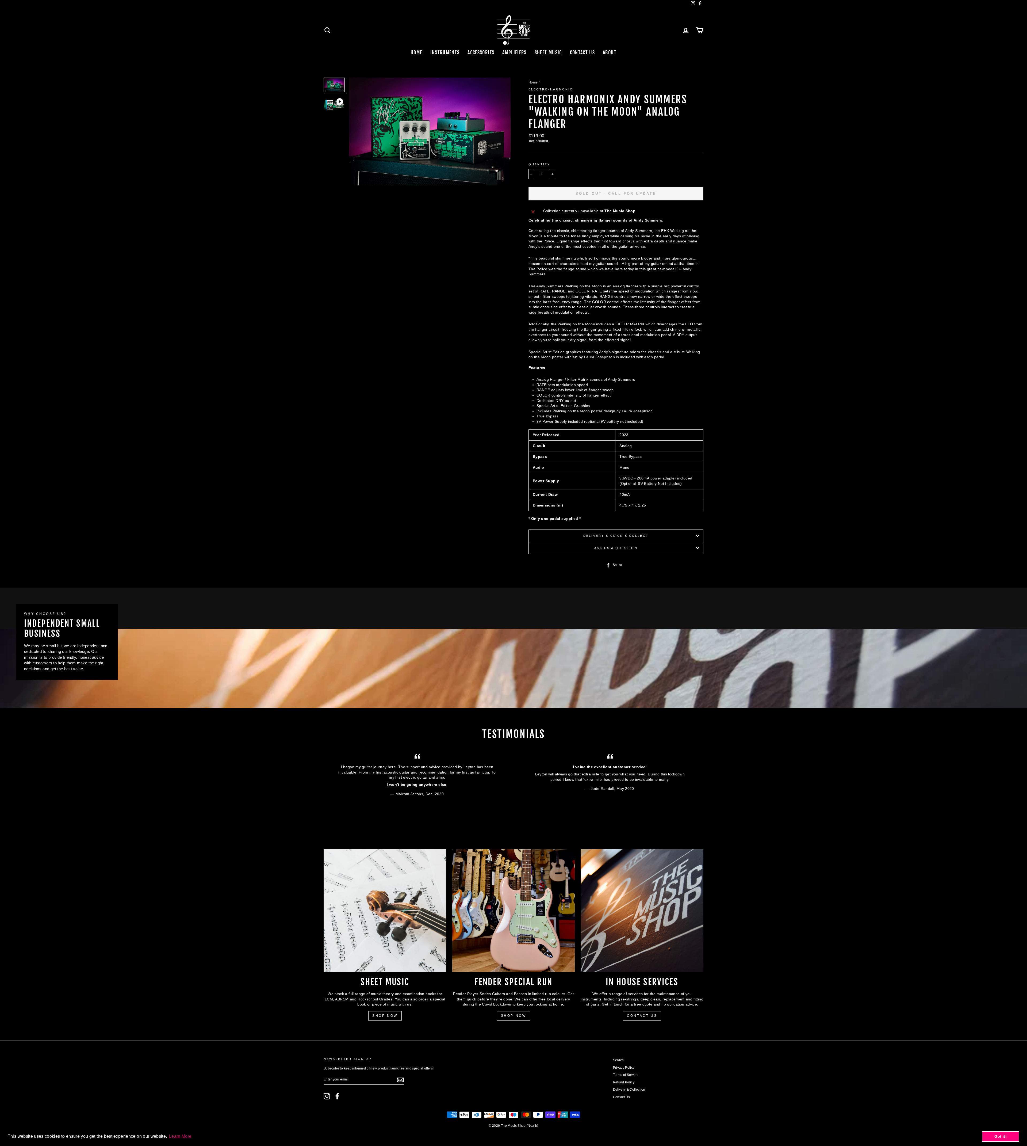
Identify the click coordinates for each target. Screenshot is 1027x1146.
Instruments (445, 52)
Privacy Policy (624, 1067)
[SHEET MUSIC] (385, 910)
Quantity (539, 164)
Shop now (513, 1016)
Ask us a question (616, 548)
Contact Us (582, 52)
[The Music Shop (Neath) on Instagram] (327, 1096)
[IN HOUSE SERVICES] (642, 910)
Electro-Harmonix (550, 89)
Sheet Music (548, 52)
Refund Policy (624, 1082)
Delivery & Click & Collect (616, 535)
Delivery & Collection (629, 1089)
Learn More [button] (180, 1136)
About (609, 52)
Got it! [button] (1000, 1136)
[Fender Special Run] (513, 910)
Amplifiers (514, 52)
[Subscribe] (400, 1080)
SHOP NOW (385, 1016)
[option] (430, 131)
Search (618, 1060)
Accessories (480, 52)
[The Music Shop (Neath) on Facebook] (337, 1096)
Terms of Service (626, 1075)
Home (416, 52)
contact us (642, 1016)
